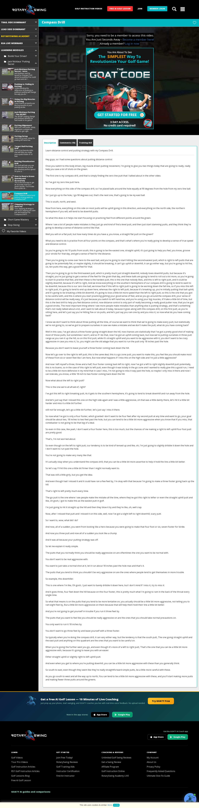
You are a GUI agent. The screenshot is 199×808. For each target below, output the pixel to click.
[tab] (50, 142)
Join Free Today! (64, 757)
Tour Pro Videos (19, 762)
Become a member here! (138, 39)
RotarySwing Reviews (67, 762)
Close (116, 805)
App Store (102, 714)
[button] (182, 9)
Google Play (124, 714)
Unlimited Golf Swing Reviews (116, 757)
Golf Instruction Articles (23, 766)
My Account (153, 757)
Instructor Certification (67, 771)
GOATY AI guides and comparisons (30, 791)
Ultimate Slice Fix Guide (158, 775)
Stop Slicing (14, 225)
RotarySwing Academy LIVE (115, 775)
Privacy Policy (153, 766)
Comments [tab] (67, 142)
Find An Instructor (65, 775)
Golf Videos (17, 757)
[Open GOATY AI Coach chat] (190, 799)
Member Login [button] (157, 8)
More (110, 805)
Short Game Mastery (18, 219)
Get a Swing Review (111, 762)
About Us (151, 762)
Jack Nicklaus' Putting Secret (19, 63)
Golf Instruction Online (113, 771)
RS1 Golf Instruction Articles (25, 771)
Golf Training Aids (65, 766)
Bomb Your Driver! (17, 56)
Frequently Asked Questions (161, 771)
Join (140, 8)
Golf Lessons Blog (20, 775)
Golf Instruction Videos (88, 8)
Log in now (132, 43)
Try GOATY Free (161, 700)
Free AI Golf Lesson (120, 8)
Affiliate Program (110, 766)
